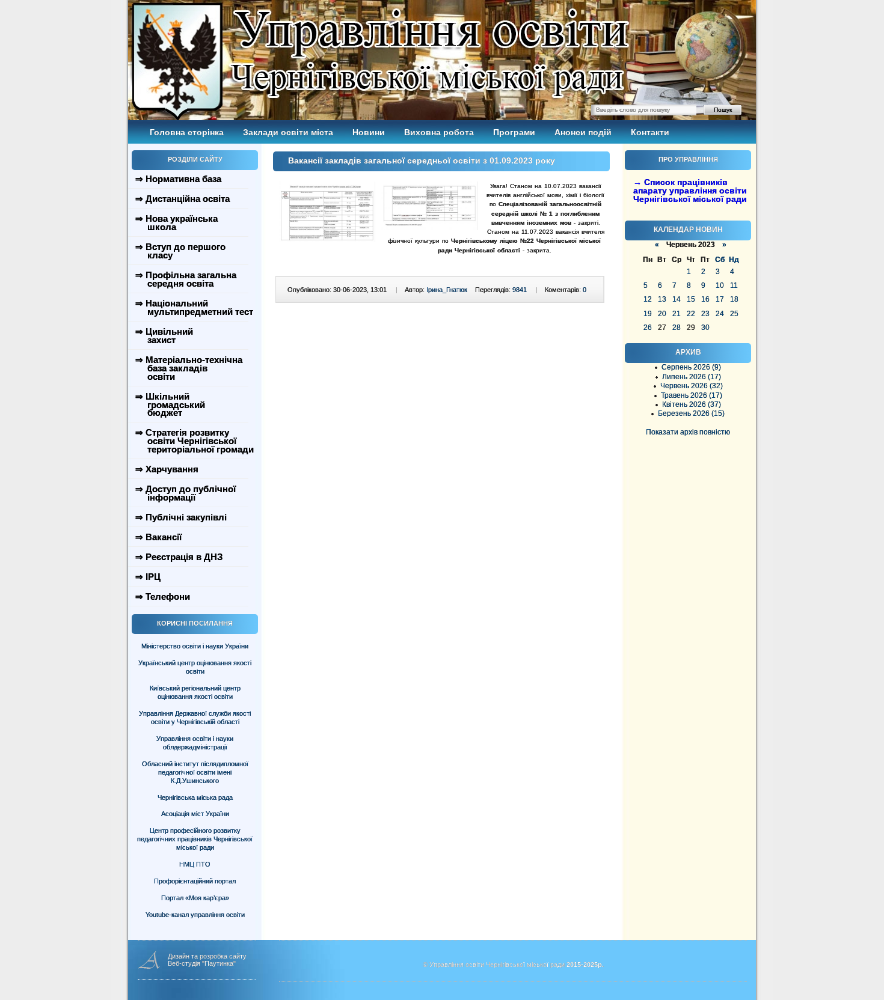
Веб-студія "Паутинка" (202, 963)
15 (691, 299)
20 (662, 313)
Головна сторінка (187, 132)
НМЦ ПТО (194, 864)
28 (676, 327)
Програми (514, 132)
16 (705, 299)
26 (647, 327)
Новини (368, 132)
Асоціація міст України (195, 813)
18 (734, 299)
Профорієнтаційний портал (195, 881)
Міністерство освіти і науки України (194, 646)
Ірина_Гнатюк (446, 289)
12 (647, 299)
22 (691, 313)
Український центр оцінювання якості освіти (194, 667)
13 (662, 299)
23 (705, 313)
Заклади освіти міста (288, 132)
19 (647, 313)
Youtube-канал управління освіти (195, 914)
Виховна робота (439, 132)
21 (676, 313)
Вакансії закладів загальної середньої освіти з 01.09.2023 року (421, 160)
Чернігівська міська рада (195, 797)
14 (676, 299)
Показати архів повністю (688, 432)
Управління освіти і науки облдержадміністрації (194, 743)
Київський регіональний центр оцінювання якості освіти (195, 692)
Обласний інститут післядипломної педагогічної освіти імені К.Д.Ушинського (195, 772)
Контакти (650, 132)
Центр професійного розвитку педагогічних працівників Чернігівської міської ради (195, 839)
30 (705, 327)
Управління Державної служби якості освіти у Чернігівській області (195, 717)
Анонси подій (583, 132)
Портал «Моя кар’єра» (195, 897)
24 (720, 313)
